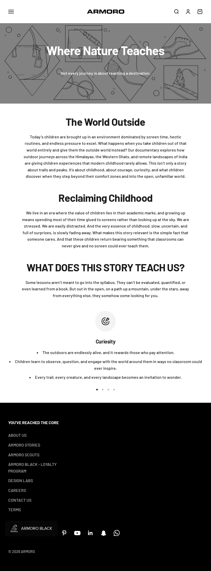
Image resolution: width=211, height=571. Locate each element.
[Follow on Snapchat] (103, 533)
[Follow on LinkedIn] (90, 533)
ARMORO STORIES (24, 444)
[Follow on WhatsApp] (116, 533)
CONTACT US (19, 500)
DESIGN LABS (20, 480)
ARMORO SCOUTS (23, 454)
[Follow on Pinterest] (64, 533)
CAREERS (17, 490)
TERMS (14, 509)
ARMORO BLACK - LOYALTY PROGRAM (32, 467)
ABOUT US (17, 435)
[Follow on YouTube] (77, 533)
